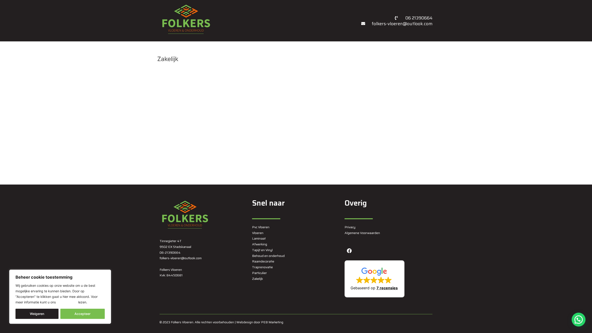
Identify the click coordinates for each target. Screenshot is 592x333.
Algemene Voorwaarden (362, 232)
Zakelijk (257, 278)
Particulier (259, 272)
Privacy (350, 227)
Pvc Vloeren (260, 227)
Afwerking (259, 244)
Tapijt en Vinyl (262, 250)
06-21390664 (170, 252)
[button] (374, 278)
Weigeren (37, 314)
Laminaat (259, 238)
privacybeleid (67, 302)
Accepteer (82, 314)
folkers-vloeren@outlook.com (181, 258)
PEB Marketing (272, 322)
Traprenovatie (262, 267)
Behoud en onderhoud (268, 255)
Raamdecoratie (263, 261)
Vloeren (257, 232)
